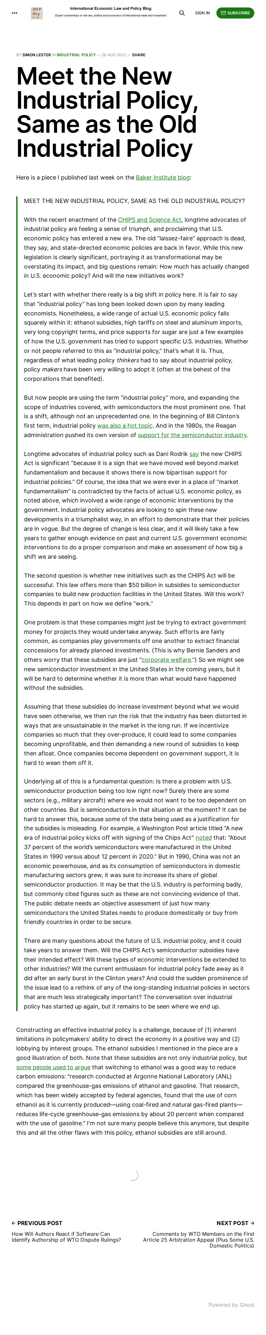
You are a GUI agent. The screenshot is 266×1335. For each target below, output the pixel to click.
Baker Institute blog (163, 177)
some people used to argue (53, 1067)
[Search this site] (182, 13)
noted (204, 837)
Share (138, 54)
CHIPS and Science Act (149, 219)
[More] (14, 13)
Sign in (202, 12)
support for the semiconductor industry (192, 435)
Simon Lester (36, 54)
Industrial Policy (76, 54)
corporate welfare (166, 659)
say (194, 453)
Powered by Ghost (231, 1305)
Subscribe (238, 12)
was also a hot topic (124, 425)
